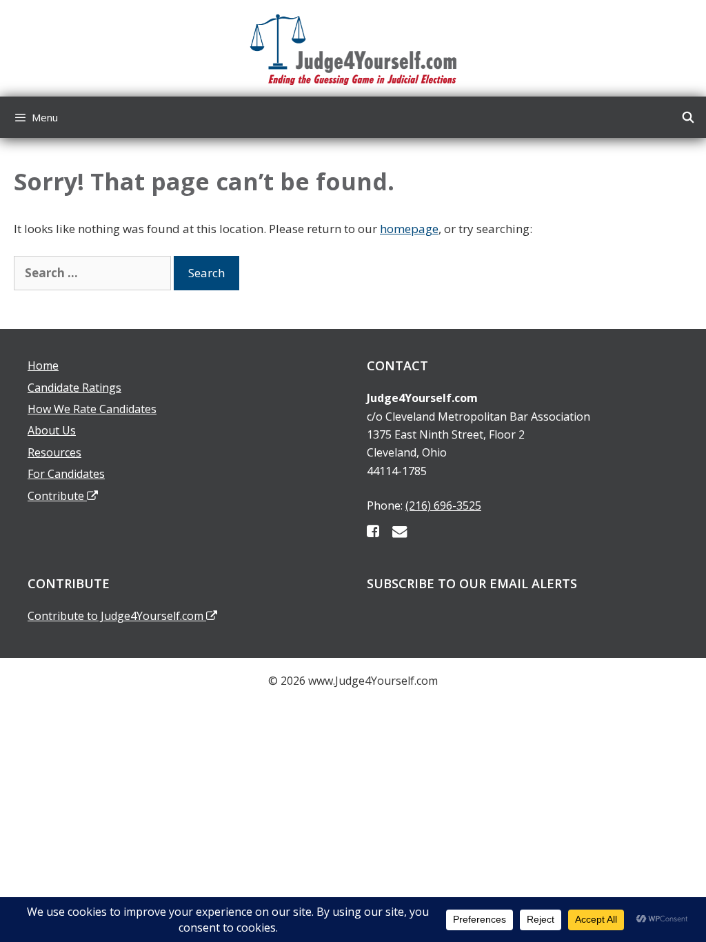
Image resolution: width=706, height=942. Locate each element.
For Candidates (66, 473)
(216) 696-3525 (443, 505)
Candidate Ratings (74, 387)
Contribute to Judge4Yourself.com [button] (117, 615)
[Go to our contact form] (399, 531)
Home (43, 365)
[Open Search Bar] (687, 117)
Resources (54, 452)
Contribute (57, 495)
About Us (52, 430)
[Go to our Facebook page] (373, 531)
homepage (409, 229)
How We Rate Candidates (92, 409)
